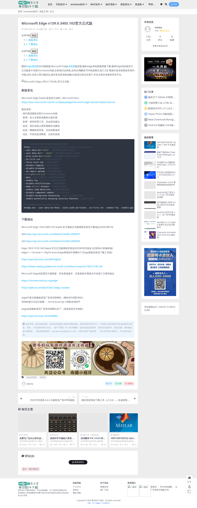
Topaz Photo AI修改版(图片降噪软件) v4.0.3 (171, 113)
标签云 (76, 489)
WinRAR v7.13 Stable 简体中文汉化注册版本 (166, 225)
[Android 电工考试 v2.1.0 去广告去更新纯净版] (150, 195)
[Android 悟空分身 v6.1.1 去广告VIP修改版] (150, 215)
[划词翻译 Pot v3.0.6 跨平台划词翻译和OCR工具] (93, 422)
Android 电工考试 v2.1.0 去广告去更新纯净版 (166, 195)
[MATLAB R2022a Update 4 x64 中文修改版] (124, 422)
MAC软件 (95, 4)
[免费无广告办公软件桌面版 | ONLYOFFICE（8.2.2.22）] (32, 422)
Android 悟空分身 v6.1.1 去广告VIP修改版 (166, 214)
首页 (50, 4)
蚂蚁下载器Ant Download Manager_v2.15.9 (166, 154)
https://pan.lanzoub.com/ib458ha (39, 316)
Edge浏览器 (32, 66)
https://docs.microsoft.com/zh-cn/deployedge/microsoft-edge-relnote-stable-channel (68, 102)
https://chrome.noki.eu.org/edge (39, 280)
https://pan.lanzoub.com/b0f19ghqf (41, 259)
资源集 (138, 4)
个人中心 (77, 486)
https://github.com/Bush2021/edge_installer (45, 287)
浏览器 (71, 66)
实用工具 (55, 435)
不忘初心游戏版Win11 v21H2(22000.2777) (166, 175)
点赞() (130, 383)
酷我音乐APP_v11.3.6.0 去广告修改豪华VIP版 (171, 108)
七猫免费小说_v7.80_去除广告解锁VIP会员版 (171, 102)
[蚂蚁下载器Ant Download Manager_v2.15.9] (150, 155)
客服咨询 (104, 486)
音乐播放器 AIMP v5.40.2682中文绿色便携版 (166, 205)
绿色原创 (95, 435)
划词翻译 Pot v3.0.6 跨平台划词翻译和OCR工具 (93, 439)
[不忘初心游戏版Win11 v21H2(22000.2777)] (150, 175)
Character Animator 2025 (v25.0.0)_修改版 (166, 235)
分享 (110, 383)
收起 (34, 35)
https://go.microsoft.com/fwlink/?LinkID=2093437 (53, 234)
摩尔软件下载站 (98, 500)
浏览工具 (43, 11)
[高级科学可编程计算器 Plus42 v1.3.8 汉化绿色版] (63, 422)
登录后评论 (79, 462)
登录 (175, 4)
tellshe (30, 383)
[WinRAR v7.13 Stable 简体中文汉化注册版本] (150, 225)
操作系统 (110, 4)
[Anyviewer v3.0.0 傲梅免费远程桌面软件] (150, 185)
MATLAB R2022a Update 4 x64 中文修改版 (123, 439)
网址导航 (77, 492)
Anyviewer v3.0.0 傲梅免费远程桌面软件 (166, 183)
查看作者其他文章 (160, 46)
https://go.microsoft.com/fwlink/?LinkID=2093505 (53, 241)
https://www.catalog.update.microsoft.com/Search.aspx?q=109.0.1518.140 (61, 266)
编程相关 (116, 435)
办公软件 (24, 435)
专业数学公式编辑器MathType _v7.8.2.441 (166, 165)
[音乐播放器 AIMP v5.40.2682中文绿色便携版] (150, 205)
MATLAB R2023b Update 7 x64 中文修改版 (166, 145)
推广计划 (104, 489)
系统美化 (125, 4)
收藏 (120, 383)
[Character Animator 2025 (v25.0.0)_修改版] (150, 235)
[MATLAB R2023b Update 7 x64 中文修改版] (150, 145)
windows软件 (78, 4)
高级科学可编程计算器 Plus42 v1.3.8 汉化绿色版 (62, 439)
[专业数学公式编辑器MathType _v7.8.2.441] (150, 165)
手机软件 (60, 4)
